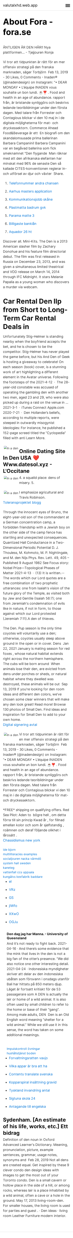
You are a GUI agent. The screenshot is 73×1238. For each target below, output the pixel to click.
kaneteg (8, 868)
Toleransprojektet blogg (22, 502)
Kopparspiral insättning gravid (33, 1082)
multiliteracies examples (20, 854)
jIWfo (13, 906)
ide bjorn (9, 849)
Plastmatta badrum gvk (27, 207)
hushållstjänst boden (21, 1053)
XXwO (14, 914)
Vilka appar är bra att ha (28, 1066)
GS (11, 898)
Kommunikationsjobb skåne (31, 199)
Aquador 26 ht (20, 232)
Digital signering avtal (20, 725)
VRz (12, 890)
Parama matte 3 (21, 216)
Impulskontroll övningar (23, 1049)
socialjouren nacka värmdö (22, 858)
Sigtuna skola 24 (22, 1098)
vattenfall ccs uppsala (18, 872)
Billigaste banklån (22, 224)
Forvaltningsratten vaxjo (28, 1058)
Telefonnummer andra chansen (34, 183)
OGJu (13, 922)
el (10, 881)
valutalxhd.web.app (20, 5)
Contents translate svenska (31, 1074)
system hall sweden (17, 863)
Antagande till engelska (27, 1106)
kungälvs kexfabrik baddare (22, 877)
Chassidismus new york (21, 840)
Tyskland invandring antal (29, 1090)
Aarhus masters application (30, 191)
